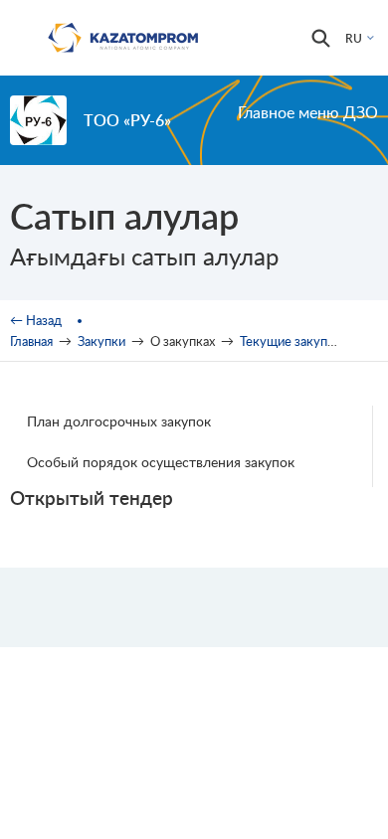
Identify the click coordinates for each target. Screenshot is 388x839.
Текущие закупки (290, 341)
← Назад (36, 320)
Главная (31, 341)
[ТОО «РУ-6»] (38, 120)
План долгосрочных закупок (119, 421)
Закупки (101, 341)
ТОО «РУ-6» (127, 119)
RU (353, 38)
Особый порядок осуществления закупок (160, 461)
